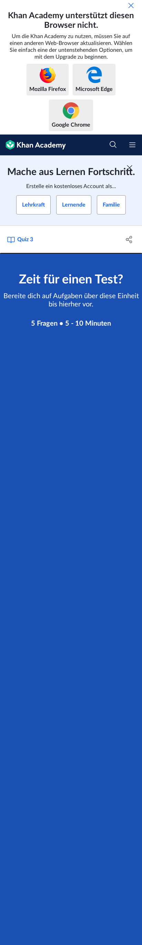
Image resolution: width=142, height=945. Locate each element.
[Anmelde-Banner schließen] (129, 168)
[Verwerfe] (130, 5)
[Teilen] (129, 239)
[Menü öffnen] (132, 145)
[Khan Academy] (33, 145)
